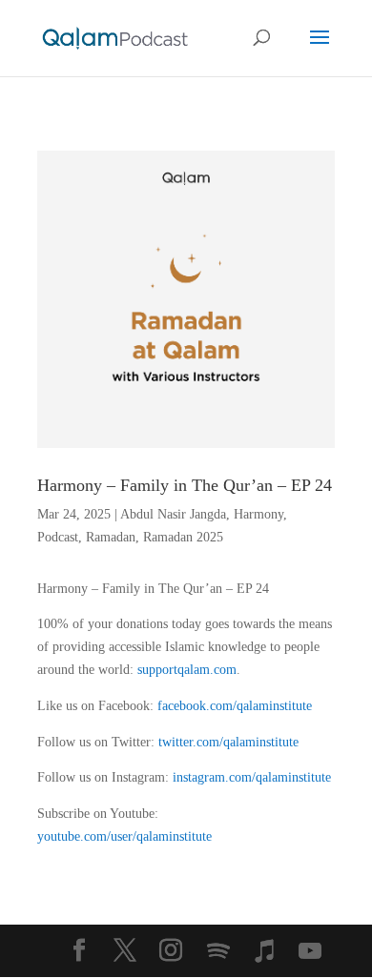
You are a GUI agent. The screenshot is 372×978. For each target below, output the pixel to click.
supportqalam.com (187, 669)
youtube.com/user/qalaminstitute (124, 836)
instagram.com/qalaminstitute (252, 777)
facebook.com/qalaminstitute (234, 706)
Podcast (57, 537)
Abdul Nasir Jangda (173, 514)
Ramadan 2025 (183, 537)
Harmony (258, 514)
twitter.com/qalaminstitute (228, 742)
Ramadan (110, 537)
